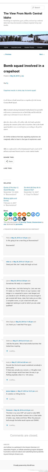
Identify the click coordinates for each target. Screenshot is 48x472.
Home (6, 47)
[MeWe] (10, 214)
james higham (10, 391)
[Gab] (6, 214)
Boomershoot (36, 222)
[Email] (29, 214)
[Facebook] (33, 214)
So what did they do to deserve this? (32, 188)
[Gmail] (10, 219)
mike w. (8, 262)
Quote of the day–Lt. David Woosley (11, 188)
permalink (19, 224)
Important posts (16, 47)
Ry (7, 83)
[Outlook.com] (15, 219)
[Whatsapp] (15, 214)
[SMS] (6, 219)
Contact (39, 47)
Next (41, 54)
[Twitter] (38, 214)
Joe (22, 76)
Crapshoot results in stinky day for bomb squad (20, 90)
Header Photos (29, 47)
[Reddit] (19, 214)
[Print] (24, 214)
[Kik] (24, 219)
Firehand (9, 410)
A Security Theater (25, 222)
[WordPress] (19, 219)
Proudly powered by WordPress (24, 465)
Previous (7, 54)
